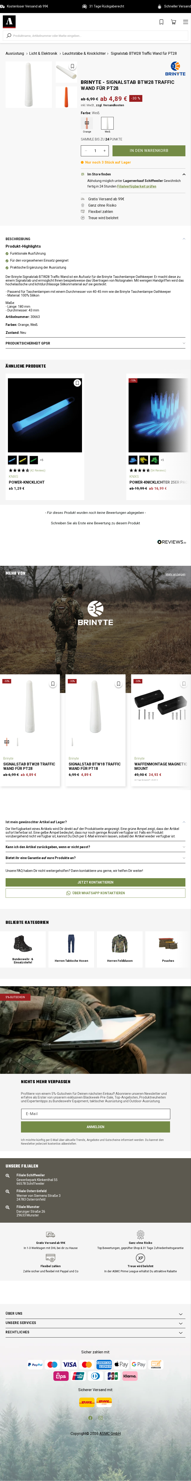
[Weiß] (107, 123)
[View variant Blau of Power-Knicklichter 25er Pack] (133, 460)
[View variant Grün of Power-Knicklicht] (33, 460)
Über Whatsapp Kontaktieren (98, 893)
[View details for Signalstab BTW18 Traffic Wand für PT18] (95, 706)
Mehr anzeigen (175, 574)
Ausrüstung (15, 53)
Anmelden (95, 1127)
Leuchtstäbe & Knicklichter (84, 53)
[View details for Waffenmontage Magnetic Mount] (161, 706)
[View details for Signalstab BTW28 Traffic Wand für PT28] (30, 706)
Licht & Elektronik (43, 53)
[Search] (9, 36)
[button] (27, 470)
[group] (23, 949)
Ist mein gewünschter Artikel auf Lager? (36, 822)
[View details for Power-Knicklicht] (45, 415)
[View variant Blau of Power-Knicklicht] (12, 460)
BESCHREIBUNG (18, 239)
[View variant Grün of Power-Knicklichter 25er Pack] (154, 460)
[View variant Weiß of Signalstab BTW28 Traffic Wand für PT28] (17, 742)
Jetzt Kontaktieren (95, 882)
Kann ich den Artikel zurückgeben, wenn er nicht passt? (48, 847)
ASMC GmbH (110, 1433)
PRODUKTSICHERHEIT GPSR (28, 343)
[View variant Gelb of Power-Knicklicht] (23, 460)
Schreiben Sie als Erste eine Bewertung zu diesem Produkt (95, 523)
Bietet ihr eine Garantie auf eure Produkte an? (41, 858)
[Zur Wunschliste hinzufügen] (72, 66)
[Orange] (87, 123)
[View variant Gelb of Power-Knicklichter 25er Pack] (143, 460)
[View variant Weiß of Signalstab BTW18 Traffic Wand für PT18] (72, 742)
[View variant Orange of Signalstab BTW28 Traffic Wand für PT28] (6, 742)
